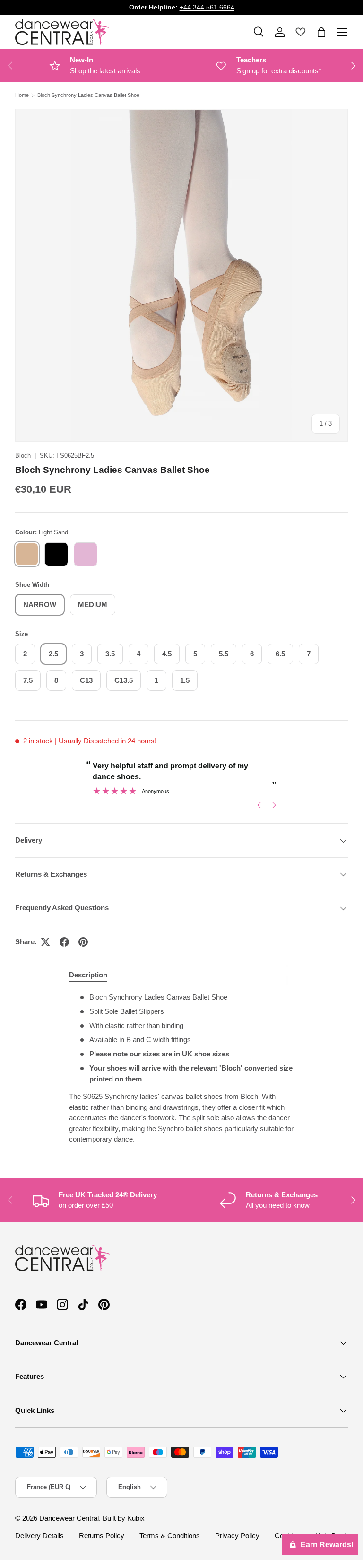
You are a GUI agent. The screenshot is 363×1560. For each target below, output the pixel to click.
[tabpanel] (181, 1068)
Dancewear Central (69, 1518)
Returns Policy (101, 1536)
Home (22, 95)
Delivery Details (39, 1536)
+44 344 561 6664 (207, 7)
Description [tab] (88, 975)
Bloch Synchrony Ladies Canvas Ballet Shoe (88, 95)
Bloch (23, 455)
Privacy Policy (237, 1536)
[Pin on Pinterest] (83, 942)
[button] (321, 32)
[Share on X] (45, 942)
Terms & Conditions (169, 1536)
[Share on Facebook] (64, 942)
